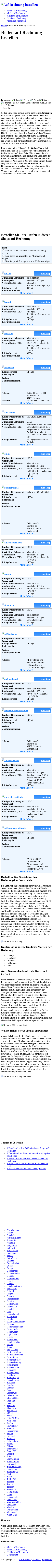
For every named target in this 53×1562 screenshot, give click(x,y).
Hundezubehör (13, 1342)
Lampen (10, 1387)
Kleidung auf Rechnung (17, 1552)
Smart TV (11, 1451)
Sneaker (10, 1454)
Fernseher (11, 1296)
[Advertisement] (26, 69)
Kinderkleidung (14, 1362)
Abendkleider (13, 1230)
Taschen (10, 1484)
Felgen (10, 1293)
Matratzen (11, 1408)
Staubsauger (12, 1471)
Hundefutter (12, 1339)
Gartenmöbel (12, 1304)
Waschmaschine (14, 1502)
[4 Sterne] (44, 100)
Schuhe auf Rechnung (17, 1549)
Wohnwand (12, 1512)
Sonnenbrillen (13, 1461)
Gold (9, 1311)
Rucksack (11, 1436)
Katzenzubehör (13, 1360)
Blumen (10, 1260)
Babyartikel (12, 1245)
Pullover (10, 1428)
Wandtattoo (12, 1499)
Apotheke (11, 1235)
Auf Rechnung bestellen (30, 1559)
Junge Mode (12, 1349)
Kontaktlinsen (13, 1380)
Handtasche (12, 1316)
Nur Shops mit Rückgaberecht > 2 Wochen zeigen (27, 261)
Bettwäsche (12, 1258)
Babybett (11, 1248)
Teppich (10, 1487)
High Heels (12, 1334)
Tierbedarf (11, 1489)
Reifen (10, 1433)
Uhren (9, 1494)
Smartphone (12, 1448)
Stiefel (9, 1474)
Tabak (9, 1476)
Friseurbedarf (13, 1299)
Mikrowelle (12, 1410)
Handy (10, 1319)
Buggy (10, 1268)
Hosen (10, 1337)
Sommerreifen (13, 1459)
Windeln (10, 1507)
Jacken (10, 1344)
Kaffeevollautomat (15, 1354)
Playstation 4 (12, 1426)
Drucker (10, 1283)
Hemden (10, 1324)
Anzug (10, 1232)
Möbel (10, 1413)
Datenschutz (12, 1555)
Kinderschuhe (13, 1367)
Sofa (9, 1456)
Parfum (10, 1423)
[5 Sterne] (6, 103)
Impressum (47, 1559)
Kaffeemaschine (14, 1352)
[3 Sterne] (34, 100)
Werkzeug (11, 1504)
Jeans (9, 1347)
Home (4, 25)
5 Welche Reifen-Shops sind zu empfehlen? (26, 1168)
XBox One (12, 1515)
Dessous (10, 1276)
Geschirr (10, 1309)
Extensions (12, 1288)
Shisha (10, 1446)
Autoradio (11, 1240)
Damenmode (12, 1271)
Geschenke (12, 1306)
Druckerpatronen (14, 1286)
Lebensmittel (12, 1395)
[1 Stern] (16, 100)
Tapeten (10, 1482)
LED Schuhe (13, 1398)
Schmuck (11, 1438)
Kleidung (11, 1375)
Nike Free (11, 1421)
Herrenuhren (12, 1332)
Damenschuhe (13, 1273)
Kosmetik (11, 1382)
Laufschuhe (12, 1393)
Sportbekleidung (14, 1466)
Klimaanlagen (13, 1377)
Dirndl (10, 1281)
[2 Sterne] (25, 100)
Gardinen (11, 1301)
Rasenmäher (12, 1431)
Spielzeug (11, 1464)
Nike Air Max (13, 1418)
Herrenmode (12, 1329)
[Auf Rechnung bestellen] (19, 4)
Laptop (10, 1390)
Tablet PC (11, 1479)
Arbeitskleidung (14, 1238)
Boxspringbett (13, 1263)
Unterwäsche (13, 1497)
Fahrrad (10, 1291)
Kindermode (12, 1365)
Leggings (11, 1400)
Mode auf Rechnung (16, 1547)
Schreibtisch (12, 1441)
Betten (10, 1255)
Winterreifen (12, 1509)
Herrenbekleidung (15, 1327)
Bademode (11, 1253)
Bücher (10, 1266)
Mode (9, 1415)
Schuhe (10, 1443)
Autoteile (11, 1243)
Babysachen (12, 1250)
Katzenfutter (12, 1357)
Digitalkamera (13, 1278)
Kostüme (11, 1385)
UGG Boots (12, 1492)
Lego (9, 1403)
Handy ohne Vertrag (16, 1321)
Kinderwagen (13, 1372)
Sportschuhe (12, 1469)
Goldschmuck (13, 1314)
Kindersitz (11, 1370)
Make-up (11, 1405)
